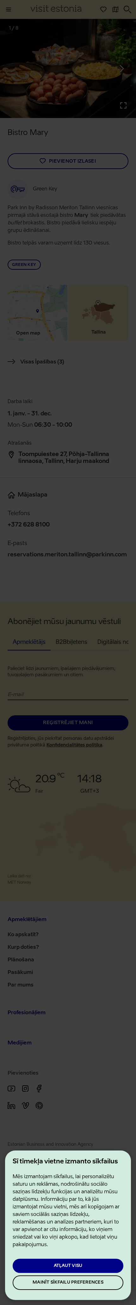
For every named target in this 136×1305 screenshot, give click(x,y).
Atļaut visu (68, 1266)
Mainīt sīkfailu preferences (68, 1282)
